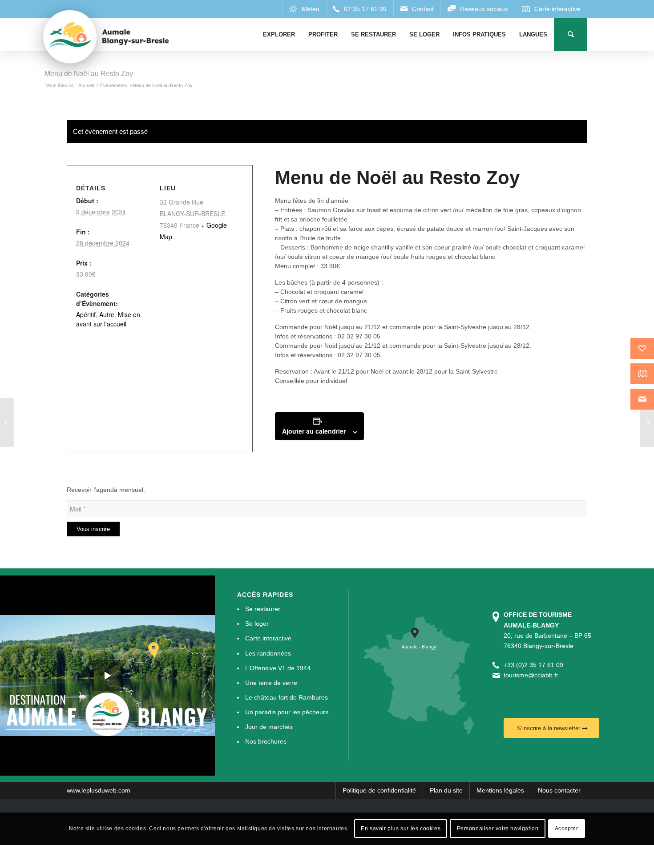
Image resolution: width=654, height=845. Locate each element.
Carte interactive (268, 638)
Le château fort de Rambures (286, 697)
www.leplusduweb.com (98, 790)
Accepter (566, 828)
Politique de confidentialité (379, 790)
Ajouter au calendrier (314, 431)
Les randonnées (268, 653)
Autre (106, 314)
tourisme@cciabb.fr (531, 675)
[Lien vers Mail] (416, 9)
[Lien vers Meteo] (304, 9)
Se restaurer (262, 608)
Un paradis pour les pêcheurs (286, 712)
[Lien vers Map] (551, 9)
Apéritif (86, 314)
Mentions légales (500, 790)
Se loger (257, 623)
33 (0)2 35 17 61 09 (535, 664)
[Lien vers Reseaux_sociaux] (477, 9)
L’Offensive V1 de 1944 (278, 668)
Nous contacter (559, 790)
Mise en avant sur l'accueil (108, 319)
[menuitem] (279, 34)
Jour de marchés (269, 726)
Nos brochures (266, 741)
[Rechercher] (570, 34)
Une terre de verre (271, 682)
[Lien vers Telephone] (359, 9)
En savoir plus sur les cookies (400, 828)
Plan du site (446, 790)
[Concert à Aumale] (647, 422)
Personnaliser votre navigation (498, 828)
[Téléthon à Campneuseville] (7, 422)
